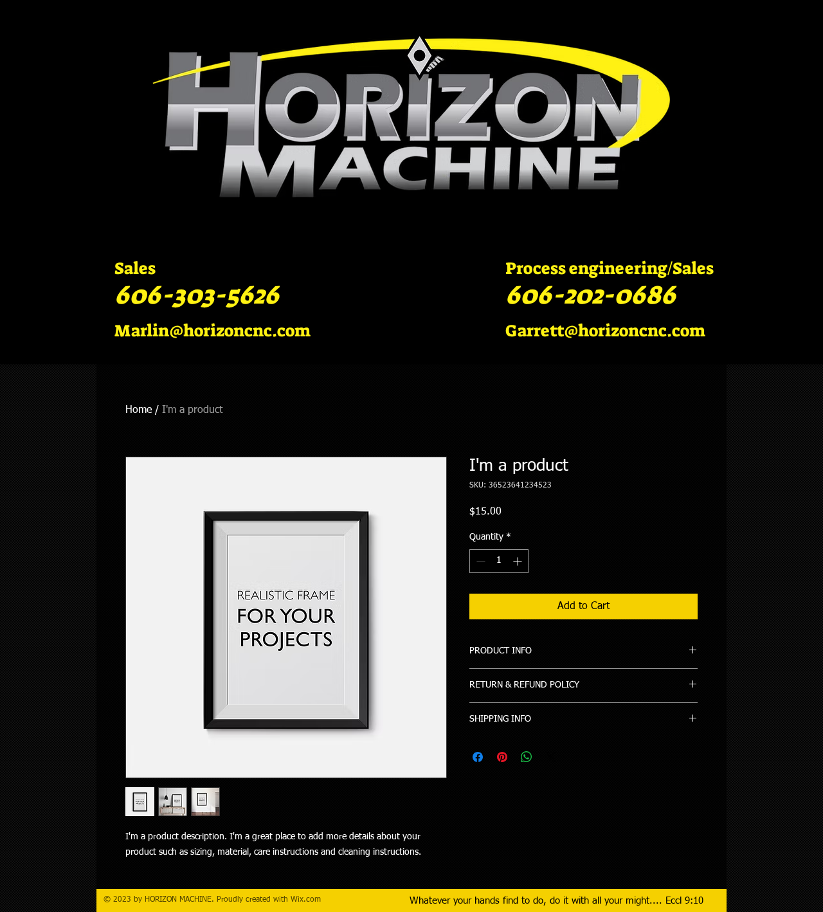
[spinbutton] (499, 561)
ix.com (309, 900)
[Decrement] (479, 561)
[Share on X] (551, 757)
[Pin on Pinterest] (502, 757)
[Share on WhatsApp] (526, 757)
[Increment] (519, 561)
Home (138, 410)
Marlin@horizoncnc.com (212, 331)
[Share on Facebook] (477, 757)
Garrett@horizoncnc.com (605, 331)
